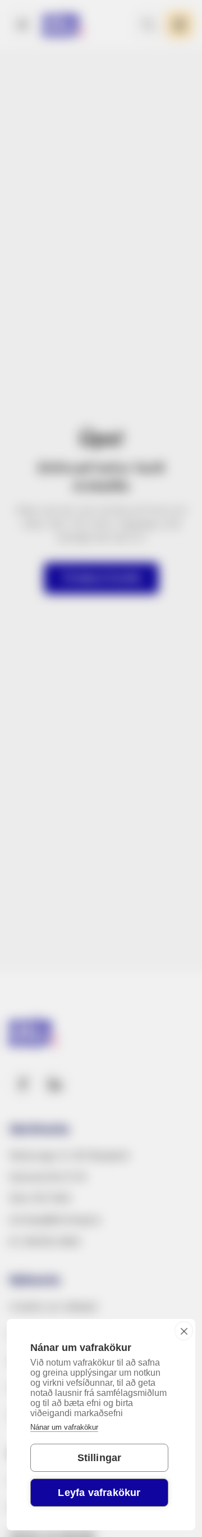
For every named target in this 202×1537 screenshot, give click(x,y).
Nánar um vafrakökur (64, 1427)
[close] (184, 1330)
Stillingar (99, 1457)
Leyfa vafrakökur (99, 1492)
